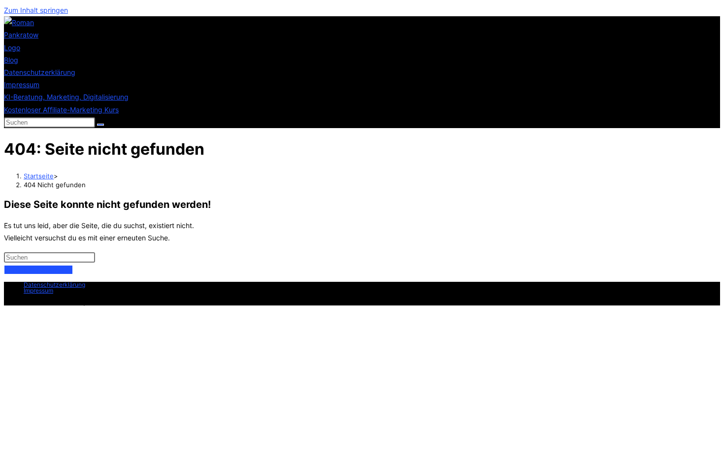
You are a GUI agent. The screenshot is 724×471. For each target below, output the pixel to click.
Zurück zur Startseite (38, 270)
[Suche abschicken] (100, 125)
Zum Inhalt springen (36, 10)
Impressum (21, 84)
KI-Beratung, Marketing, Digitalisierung (66, 97)
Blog (11, 60)
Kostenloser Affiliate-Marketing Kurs (61, 109)
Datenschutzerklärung (39, 72)
